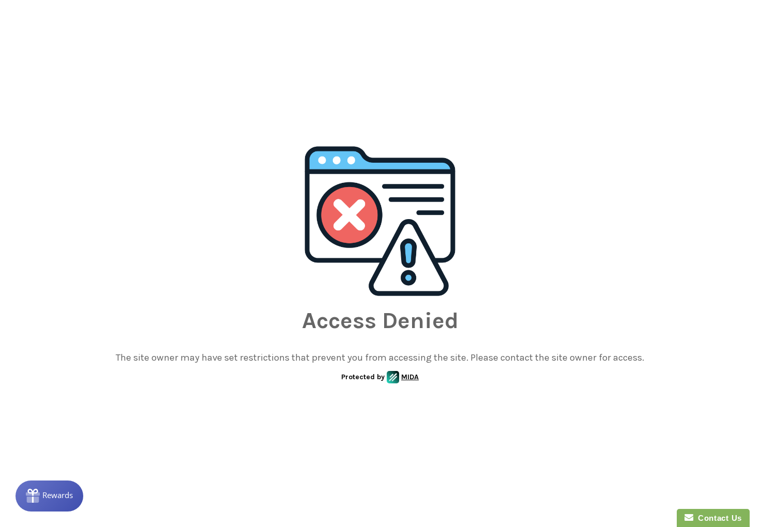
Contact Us (717, 518)
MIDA (410, 377)
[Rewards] (49, 496)
